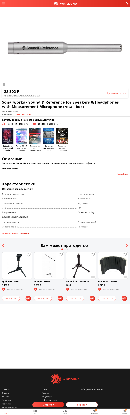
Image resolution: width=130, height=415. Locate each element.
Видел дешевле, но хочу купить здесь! (22, 95)
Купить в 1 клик (116, 93)
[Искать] (127, 3)
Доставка (6, 396)
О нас (44, 389)
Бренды (45, 393)
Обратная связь (49, 400)
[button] (3, 245)
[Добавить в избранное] (30, 254)
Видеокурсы (47, 396)
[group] (65, 48)
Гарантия (6, 400)
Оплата (5, 393)
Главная (6, 389)
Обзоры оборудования (92, 389)
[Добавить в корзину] (28, 298)
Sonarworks (13, 102)
